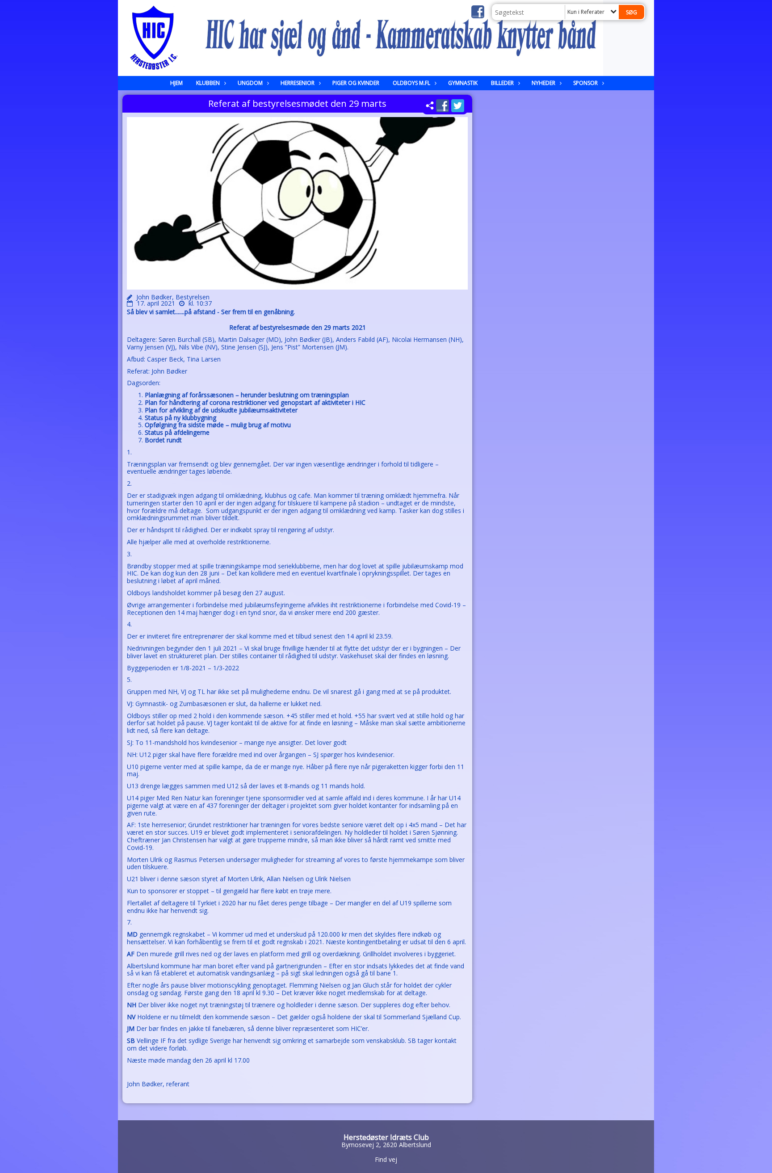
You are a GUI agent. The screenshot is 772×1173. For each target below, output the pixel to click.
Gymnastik (463, 83)
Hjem (176, 83)
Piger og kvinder (355, 83)
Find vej (386, 1159)
